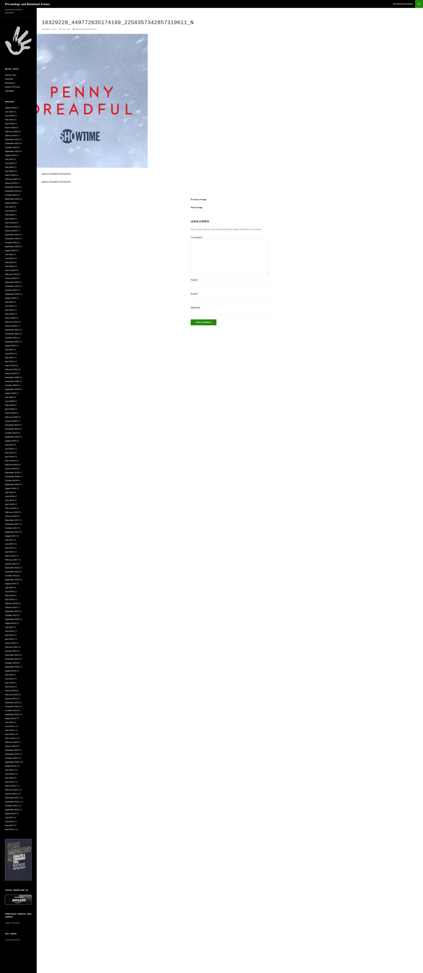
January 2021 (11, 373)
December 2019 (12, 425)
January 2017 (11, 563)
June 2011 (9, 821)
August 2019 (10, 440)
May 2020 (9, 405)
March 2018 (10, 508)
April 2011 (9, 829)
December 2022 (12, 282)
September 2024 (12, 199)
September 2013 (12, 714)
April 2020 (9, 409)
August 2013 (10, 718)
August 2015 (10, 623)
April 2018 (9, 504)
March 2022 (10, 318)
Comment (197, 237)
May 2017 (9, 548)
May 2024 (9, 214)
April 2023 (9, 266)
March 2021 (10, 365)
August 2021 (10, 345)
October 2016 (11, 575)
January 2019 (11, 468)
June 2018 (9, 496)
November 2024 (12, 191)
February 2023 (11, 274)
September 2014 (12, 667)
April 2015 (9, 639)
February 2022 (11, 322)
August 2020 (10, 393)
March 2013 (10, 738)
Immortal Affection (86, 29)
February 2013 (11, 742)
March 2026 (10, 127)
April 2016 (9, 599)
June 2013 (9, 726)
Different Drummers (403, 4)
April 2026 (9, 123)
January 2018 (11, 516)
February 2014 (11, 694)
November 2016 (12, 571)
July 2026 (9, 111)
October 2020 (11, 385)
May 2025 (9, 167)
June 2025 (9, 163)
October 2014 (11, 663)
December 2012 (12, 750)
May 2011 (9, 825)
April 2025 (9, 171)
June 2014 (9, 678)
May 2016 (9, 595)
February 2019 (11, 464)
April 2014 (9, 686)
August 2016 (10, 583)
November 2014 (12, 659)
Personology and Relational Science (27, 4)
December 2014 (12, 655)
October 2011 (11, 805)
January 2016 (11, 607)
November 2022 (12, 286)
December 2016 (12, 567)
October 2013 (11, 710)
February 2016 (11, 603)
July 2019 (9, 444)
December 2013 (12, 702)
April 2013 (9, 734)
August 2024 (10, 203)
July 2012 (9, 770)
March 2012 (10, 785)
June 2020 (9, 401)
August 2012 (10, 766)
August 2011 (10, 813)
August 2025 (10, 155)
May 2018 (9, 500)
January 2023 (11, 278)
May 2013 (9, 730)
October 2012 (11, 758)
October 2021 (11, 337)
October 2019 (11, 433)
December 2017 (12, 520)
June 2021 (9, 353)
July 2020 (9, 397)
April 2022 (9, 314)
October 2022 (11, 290)
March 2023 (10, 270)
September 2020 (12, 389)
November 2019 (12, 429)
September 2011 (12, 809)
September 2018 (12, 484)
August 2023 (10, 250)
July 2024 (9, 207)
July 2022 (9, 302)
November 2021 (12, 333)
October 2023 (11, 242)
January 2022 (11, 325)
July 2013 (9, 722)
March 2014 (10, 690)
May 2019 (9, 452)
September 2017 (12, 532)
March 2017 (10, 555)
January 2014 (11, 698)
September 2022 (12, 294)
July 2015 (9, 627)
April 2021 (9, 361)
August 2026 (10, 107)
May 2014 (9, 682)
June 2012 (9, 774)
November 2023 (12, 238)
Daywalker (9, 91)
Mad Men (9, 79)
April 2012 (9, 782)
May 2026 (9, 119)
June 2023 (9, 258)
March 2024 (10, 222)
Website (195, 307)
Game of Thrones (12, 87)
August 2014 (10, 670)
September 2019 (12, 437)
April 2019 (9, 456)
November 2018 (12, 476)
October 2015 (11, 615)
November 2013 (12, 706)
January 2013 (11, 746)
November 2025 (12, 143)
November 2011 (12, 801)
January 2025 (11, 183)
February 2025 (11, 179)
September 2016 (12, 579)
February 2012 (11, 789)
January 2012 (11, 793)
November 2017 (12, 524)
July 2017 (9, 540)
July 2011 (9, 817)
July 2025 (9, 159)
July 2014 (9, 674)
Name (195, 279)
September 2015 (12, 619)
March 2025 (10, 175)
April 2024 (9, 218)
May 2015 (9, 635)
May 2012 (9, 778)
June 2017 (9, 544)
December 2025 (12, 139)
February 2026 (11, 131)
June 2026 (9, 115)
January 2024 (11, 230)
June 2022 (9, 306)
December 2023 (12, 234)
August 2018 (10, 488)
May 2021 (9, 357)
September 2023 (12, 246)
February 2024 (11, 226)
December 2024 (12, 187)
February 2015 (11, 647)
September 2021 (12, 341)
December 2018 (12, 472)
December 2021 (12, 329)
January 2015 (11, 651)
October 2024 (11, 195)
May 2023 (9, 262)
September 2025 (12, 151)
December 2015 (12, 611)
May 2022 (9, 310)
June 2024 (9, 211)
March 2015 (10, 643)
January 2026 (11, 135)
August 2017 (10, 536)
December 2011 (12, 797)
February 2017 (11, 559)
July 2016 (9, 587)
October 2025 (11, 147)
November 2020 (12, 381)
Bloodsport (10, 83)
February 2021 (11, 369)
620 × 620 (66, 29)
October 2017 (11, 528)
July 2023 (9, 254)
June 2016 (9, 591)
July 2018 (9, 492)
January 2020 (11, 421)
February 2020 (11, 417)
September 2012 (12, 762)
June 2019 (9, 448)
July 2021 (9, 349)
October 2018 (11, 480)
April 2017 (9, 552)
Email (194, 293)
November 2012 (12, 754)
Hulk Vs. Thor (11, 75)
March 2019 (10, 460)
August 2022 (10, 298)
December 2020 (12, 377)
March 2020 (10, 413)
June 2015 (9, 631)
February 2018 (11, 512)
